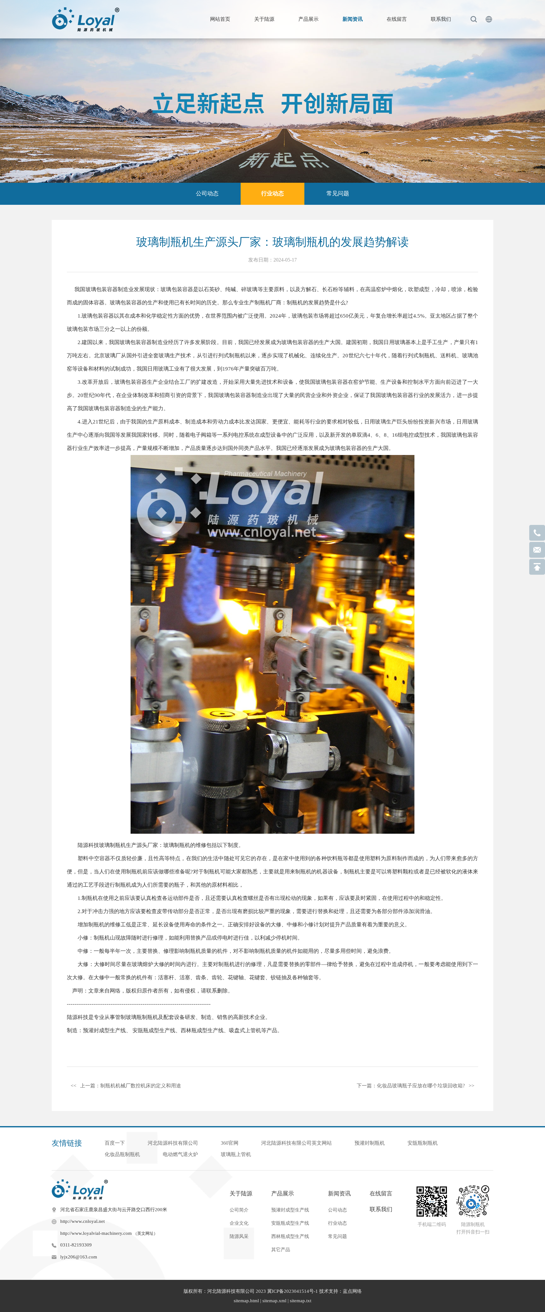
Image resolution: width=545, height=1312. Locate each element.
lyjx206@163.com (78, 1256)
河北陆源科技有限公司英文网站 (296, 1143)
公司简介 (239, 1209)
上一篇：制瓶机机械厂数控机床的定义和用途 (126, 1085)
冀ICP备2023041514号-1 (292, 1291)
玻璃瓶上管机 (236, 1154)
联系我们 (441, 19)
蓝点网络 (352, 1291)
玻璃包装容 (133, 342)
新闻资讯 (353, 19)
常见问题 (337, 193)
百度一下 (115, 1143)
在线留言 (397, 19)
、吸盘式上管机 (242, 1030)
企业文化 (239, 1223)
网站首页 (220, 19)
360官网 (229, 1143)
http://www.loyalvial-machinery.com (109, 1233)
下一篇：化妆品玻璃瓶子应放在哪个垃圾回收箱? (415, 1085)
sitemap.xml (274, 1300)
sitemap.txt (300, 1300)
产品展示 (308, 19)
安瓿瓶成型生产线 (153, 1030)
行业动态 (272, 193)
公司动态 (207, 193)
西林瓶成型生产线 (202, 1030)
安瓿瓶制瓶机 (422, 1143)
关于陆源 (264, 19)
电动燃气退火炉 (180, 1154)
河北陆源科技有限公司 (173, 1143)
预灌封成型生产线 (104, 1030)
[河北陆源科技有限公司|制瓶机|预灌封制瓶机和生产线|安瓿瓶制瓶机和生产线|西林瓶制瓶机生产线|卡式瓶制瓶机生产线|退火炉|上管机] (86, 19)
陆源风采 (239, 1236)
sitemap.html (246, 1300)
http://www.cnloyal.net (82, 1221)
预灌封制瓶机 (370, 1143)
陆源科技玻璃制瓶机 (102, 845)
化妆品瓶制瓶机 (122, 1154)
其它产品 (280, 1249)
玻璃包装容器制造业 (109, 289)
